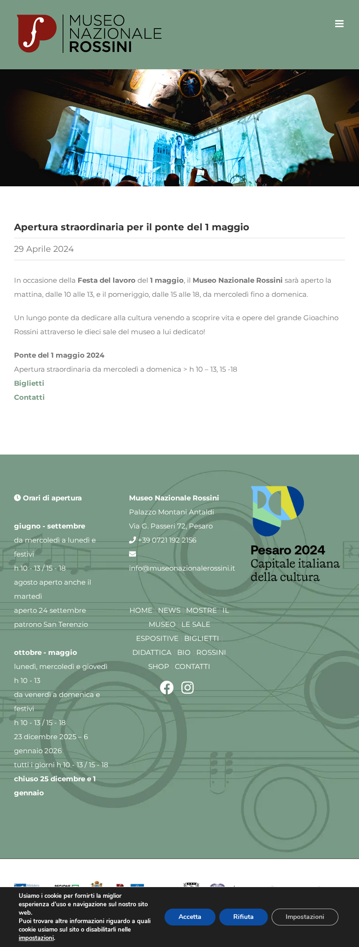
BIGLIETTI (201, 638)
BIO (184, 652)
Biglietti (29, 383)
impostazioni (36, 938)
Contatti (29, 397)
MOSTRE (201, 610)
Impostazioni (305, 916)
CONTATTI (192, 666)
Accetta (190, 916)
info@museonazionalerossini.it (182, 568)
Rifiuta (243, 916)
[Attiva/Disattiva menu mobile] (340, 24)
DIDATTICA (152, 652)
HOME (140, 610)
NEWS (169, 610)
